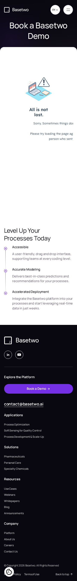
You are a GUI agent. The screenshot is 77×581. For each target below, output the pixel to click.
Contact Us (11, 551)
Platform (9, 533)
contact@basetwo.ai (23, 404)
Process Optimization (17, 424)
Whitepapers (11, 501)
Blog (6, 507)
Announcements (14, 513)
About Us (9, 539)
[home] (16, 9)
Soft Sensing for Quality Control (22, 430)
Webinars (9, 495)
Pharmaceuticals (14, 456)
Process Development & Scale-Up (24, 437)
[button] (55, 10)
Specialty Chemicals (16, 469)
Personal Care (12, 463)
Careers (9, 545)
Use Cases (10, 489)
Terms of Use (31, 574)
